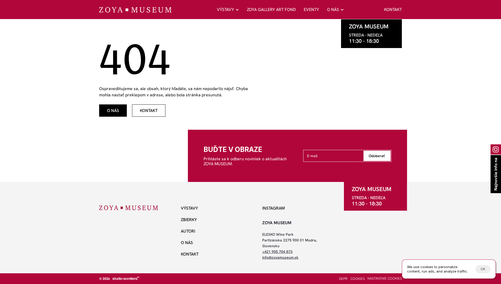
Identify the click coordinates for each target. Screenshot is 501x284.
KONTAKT (393, 9)
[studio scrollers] (125, 278)
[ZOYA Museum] (135, 10)
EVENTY (311, 9)
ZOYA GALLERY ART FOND (271, 9)
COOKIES (357, 278)
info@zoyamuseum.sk (280, 257)
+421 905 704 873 (277, 251)
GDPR (343, 278)
